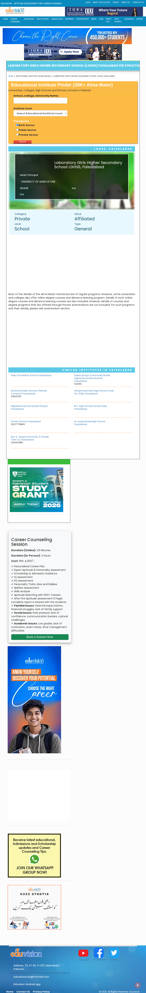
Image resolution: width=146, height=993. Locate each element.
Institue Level (23, 108)
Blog (88, 2)
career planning (15, 20)
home (5, 19)
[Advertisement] (73, 263)
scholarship (82, 19)
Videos (116, 2)
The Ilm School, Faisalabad (26, 421)
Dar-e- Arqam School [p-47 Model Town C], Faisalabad (30, 438)
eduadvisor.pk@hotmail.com (31, 977)
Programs (29, 19)
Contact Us (138, 2)
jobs (101, 19)
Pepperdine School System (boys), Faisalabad (29, 407)
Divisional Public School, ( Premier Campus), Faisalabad (29, 392)
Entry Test (108, 20)
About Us (125, 2)
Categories (21, 121)
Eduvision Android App (27, 984)
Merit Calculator (101, 2)
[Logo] (39, 952)
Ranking (69, 19)
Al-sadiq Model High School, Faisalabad (89, 423)
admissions (57, 19)
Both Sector (27, 125)
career (139, 19)
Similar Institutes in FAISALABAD (97, 369)
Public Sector (27, 130)
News (94, 19)
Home (10, 76)
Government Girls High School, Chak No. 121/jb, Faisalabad (94, 392)
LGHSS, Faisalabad (113, 148)
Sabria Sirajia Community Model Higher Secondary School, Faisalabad (92, 378)
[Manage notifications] (137, 985)
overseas (129, 19)
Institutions (43, 19)
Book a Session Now (40, 636)
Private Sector (28, 135)
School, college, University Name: (36, 96)
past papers (117, 20)
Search (22, 141)
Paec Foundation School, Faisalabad (31, 375)
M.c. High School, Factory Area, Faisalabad (90, 407)
